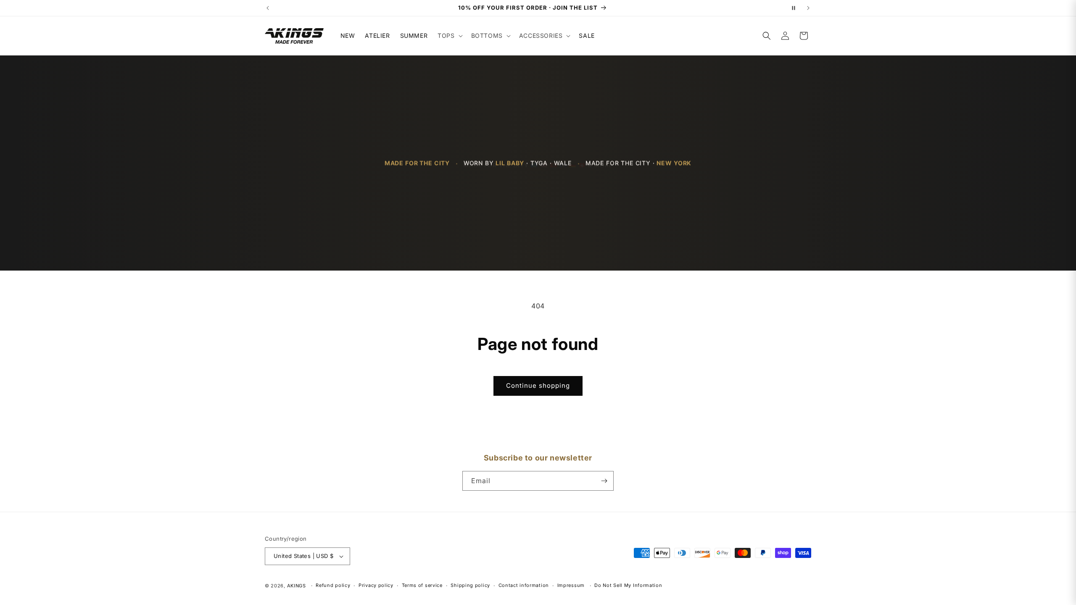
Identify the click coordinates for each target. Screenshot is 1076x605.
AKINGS (296, 586)
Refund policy (333, 585)
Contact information (523, 585)
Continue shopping (538, 385)
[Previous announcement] (267, 8)
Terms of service (422, 585)
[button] (449, 36)
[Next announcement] (808, 8)
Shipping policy (470, 585)
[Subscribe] (604, 481)
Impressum (571, 585)
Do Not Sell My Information (628, 585)
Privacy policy (376, 585)
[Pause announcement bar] (793, 8)
